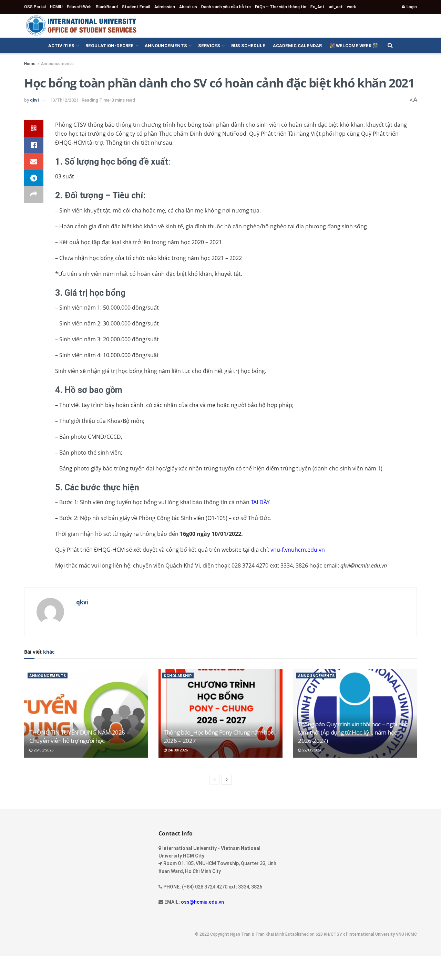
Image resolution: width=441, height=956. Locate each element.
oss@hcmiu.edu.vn (202, 902)
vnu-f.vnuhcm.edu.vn (297, 549)
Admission (164, 6)
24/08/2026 (177, 750)
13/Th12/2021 (64, 100)
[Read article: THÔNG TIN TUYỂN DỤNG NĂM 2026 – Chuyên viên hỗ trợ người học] (86, 713)
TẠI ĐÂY (260, 502)
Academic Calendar (297, 45)
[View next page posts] (227, 779)
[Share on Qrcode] (33, 128)
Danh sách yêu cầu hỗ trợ (226, 6)
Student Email (136, 6)
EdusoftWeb (79, 6)
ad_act (336, 6)
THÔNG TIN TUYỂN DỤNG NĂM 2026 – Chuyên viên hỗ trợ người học (79, 736)
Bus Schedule (248, 45)
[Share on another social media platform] (33, 194)
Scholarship (178, 676)
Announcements (166, 45)
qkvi (34, 100)
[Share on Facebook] (33, 145)
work (351, 6)
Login (411, 6)
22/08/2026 (311, 750)
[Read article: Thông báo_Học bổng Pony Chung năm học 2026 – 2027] (220, 713)
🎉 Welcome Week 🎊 (353, 45)
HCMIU (56, 6)
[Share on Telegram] (33, 178)
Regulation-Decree (109, 45)
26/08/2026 (42, 750)
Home (29, 63)
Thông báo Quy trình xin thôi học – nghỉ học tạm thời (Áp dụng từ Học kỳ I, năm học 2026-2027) (353, 732)
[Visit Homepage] (81, 25)
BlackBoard (107, 6)
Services (209, 45)
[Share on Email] (33, 161)
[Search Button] (390, 45)
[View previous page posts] (214, 779)
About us (188, 6)
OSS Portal (35, 6)
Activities (61, 45)
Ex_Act (317, 6)
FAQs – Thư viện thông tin (280, 6)
